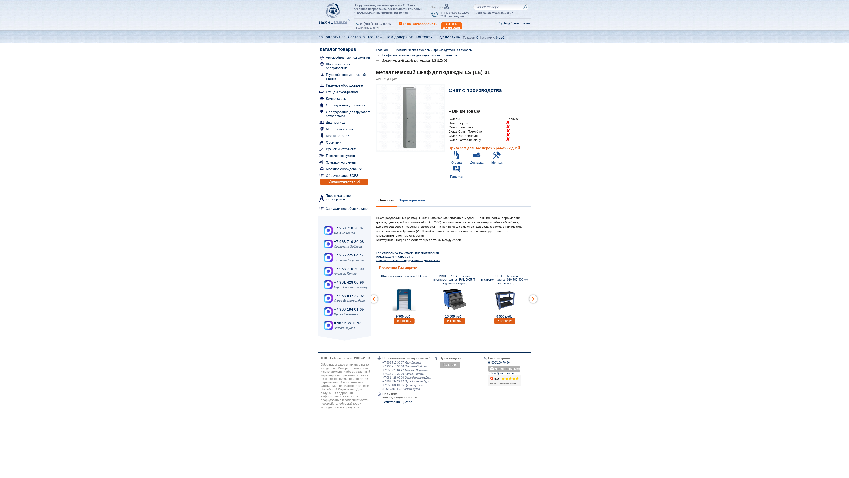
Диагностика (335, 122)
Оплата (456, 162)
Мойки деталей (337, 136)
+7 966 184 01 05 (349, 309)
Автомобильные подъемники (348, 57)
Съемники (333, 142)
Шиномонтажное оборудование (338, 66)
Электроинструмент (341, 162)
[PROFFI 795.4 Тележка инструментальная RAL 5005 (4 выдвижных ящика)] (454, 299)
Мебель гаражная (339, 129)
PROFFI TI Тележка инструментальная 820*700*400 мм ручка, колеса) (504, 279)
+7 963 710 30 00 (349, 269)
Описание (386, 200)
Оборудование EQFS (342, 175)
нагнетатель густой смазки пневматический (407, 253)
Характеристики (412, 200)
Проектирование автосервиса (338, 197)
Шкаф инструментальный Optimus (404, 276)
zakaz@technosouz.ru (503, 373)
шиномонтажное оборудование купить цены (408, 260)
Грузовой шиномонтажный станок (346, 77)
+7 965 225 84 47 (349, 255)
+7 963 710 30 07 (349, 228)
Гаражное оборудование (344, 85)
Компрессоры (336, 98)
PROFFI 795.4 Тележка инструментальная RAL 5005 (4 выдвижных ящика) (454, 279)
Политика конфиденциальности (399, 395)
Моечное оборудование (344, 169)
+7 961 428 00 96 (349, 282)
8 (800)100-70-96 (375, 24)
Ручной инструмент (341, 149)
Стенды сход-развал (342, 92)
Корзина (452, 37)
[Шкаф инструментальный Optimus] (404, 299)
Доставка (476, 162)
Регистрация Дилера (397, 402)
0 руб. (500, 37)
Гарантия (456, 176)
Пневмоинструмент (340, 156)
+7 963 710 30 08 (349, 242)
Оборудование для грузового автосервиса (348, 114)
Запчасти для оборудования (347, 208)
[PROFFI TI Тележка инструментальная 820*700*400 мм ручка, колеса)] (504, 299)
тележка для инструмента (394, 256)
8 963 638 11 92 (347, 323)
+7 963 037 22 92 (349, 296)
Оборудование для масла (345, 105)
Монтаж (496, 162)
